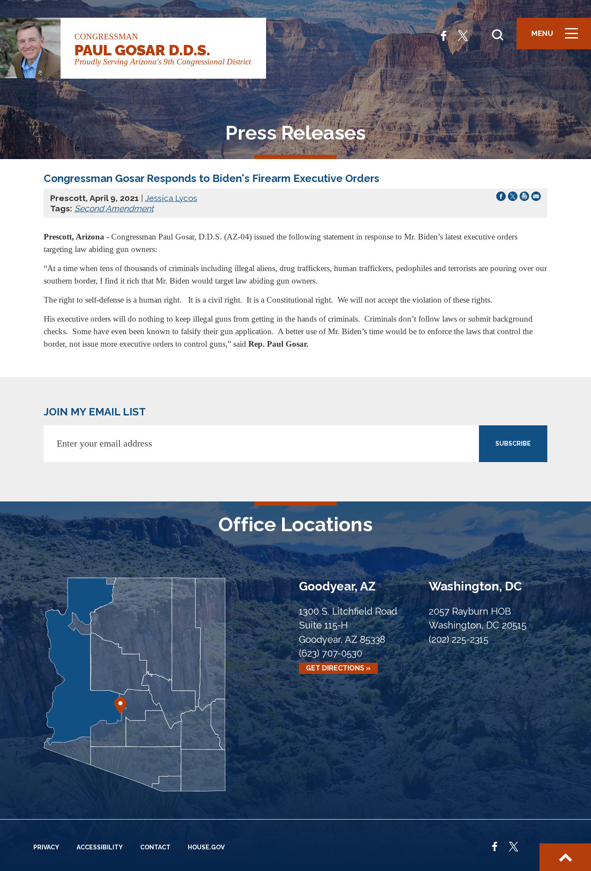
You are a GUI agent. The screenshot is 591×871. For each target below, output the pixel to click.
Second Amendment (114, 208)
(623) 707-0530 (330, 653)
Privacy (46, 847)
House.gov (206, 847)
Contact (155, 847)
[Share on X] (512, 198)
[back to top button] (565, 857)
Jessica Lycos (171, 198)
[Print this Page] (524, 198)
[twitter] (463, 35)
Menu (557, 37)
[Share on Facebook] (501, 198)
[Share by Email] (536, 198)
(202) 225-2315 (458, 639)
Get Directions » (338, 668)
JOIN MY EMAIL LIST (95, 411)
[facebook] (443, 35)
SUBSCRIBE (513, 443)
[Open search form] (497, 35)
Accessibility (100, 847)
